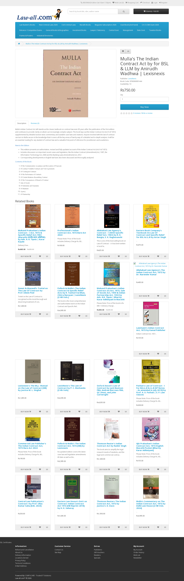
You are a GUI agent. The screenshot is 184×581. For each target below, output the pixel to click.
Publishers (98, 550)
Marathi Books (85, 25)
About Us (18, 552)
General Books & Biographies (57, 30)
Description (21, 123)
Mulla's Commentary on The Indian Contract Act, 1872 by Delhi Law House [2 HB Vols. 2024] (150, 504)
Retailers (97, 555)
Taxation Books (155, 30)
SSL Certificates (5, 542)
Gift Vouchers (99, 552)
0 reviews (136, 113)
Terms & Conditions (22, 563)
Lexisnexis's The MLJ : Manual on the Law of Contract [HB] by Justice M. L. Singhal (33, 387)
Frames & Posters (26, 35)
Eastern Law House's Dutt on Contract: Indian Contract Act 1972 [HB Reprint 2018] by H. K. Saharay (72, 504)
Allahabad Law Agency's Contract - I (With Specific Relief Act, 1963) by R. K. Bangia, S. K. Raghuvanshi (110, 233)
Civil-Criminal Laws (69, 25)
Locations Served (21, 558)
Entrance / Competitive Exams (30, 30)
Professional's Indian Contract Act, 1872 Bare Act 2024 (72, 232)
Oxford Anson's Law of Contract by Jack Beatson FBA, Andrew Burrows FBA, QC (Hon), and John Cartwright (110, 390)
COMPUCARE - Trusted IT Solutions (38, 575)
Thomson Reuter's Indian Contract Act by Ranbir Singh (111, 444)
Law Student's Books (27, 25)
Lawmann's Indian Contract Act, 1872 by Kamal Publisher (150, 328)
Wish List (136, 555)
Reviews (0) (35, 123)
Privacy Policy (20, 560)
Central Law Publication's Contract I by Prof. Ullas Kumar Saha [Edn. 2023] (31, 503)
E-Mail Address (21, 566)
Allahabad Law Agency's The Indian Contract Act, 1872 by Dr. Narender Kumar (150, 272)
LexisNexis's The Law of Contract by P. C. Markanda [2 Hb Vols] (71, 387)
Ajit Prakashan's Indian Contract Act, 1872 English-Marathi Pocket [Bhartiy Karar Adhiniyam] (150, 447)
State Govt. (141, 30)
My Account (137, 550)
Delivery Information (23, 555)
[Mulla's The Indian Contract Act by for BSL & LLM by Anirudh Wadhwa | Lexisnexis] (65, 83)
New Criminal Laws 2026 (48, 25)
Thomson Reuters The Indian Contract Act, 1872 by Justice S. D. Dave (111, 503)
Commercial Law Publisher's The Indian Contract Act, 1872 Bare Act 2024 (32, 445)
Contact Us (59, 550)
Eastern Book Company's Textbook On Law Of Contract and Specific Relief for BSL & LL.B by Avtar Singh (151, 233)
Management (128, 30)
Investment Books (79, 30)
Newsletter (137, 558)
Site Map (58, 552)
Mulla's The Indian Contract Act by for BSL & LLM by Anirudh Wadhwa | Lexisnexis (56, 44)
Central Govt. (114, 30)
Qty (121, 95)
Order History (138, 552)
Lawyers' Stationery (97, 30)
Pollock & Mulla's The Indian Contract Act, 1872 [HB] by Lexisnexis (72, 445)
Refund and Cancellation (24, 550)
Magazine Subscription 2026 (105, 25)
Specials (97, 558)
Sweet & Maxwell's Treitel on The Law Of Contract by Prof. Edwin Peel (33, 290)
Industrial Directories (45, 35)
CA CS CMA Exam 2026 (150, 25)
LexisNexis (132, 78)
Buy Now (144, 107)
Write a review (147, 113)
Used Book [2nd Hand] (129, 25)
